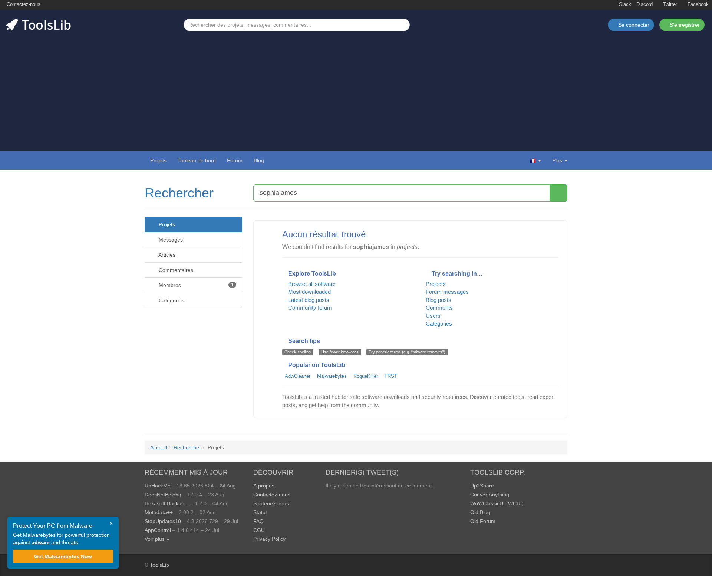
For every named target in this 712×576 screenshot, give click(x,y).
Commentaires (175, 270)
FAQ (258, 521)
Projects (436, 284)
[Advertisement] (356, 87)
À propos (263, 486)
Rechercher (179, 192)
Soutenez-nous (271, 503)
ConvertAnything (489, 494)
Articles (166, 255)
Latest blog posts (308, 300)
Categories (439, 323)
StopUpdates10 (163, 521)
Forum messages (447, 292)
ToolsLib (159, 565)
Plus (557, 160)
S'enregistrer (684, 25)
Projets (158, 160)
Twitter (669, 4)
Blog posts (438, 300)
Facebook (697, 4)
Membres (195, 285)
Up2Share (482, 486)
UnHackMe (158, 486)
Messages (170, 240)
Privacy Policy (269, 539)
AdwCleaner (297, 376)
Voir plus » (157, 539)
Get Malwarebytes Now (63, 556)
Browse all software (311, 284)
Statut (260, 512)
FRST (391, 376)
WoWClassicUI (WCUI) (497, 503)
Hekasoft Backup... (167, 503)
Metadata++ (159, 512)
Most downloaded (309, 292)
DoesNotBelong (163, 494)
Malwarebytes (332, 376)
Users (433, 316)
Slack (624, 4)
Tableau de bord (197, 160)
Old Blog (480, 512)
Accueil (158, 447)
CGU (259, 530)
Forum (235, 160)
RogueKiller (365, 376)
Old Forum (482, 521)
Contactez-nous (22, 4)
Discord (644, 4)
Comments (439, 307)
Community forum (309, 307)
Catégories (170, 300)
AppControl (158, 530)
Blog (259, 160)
